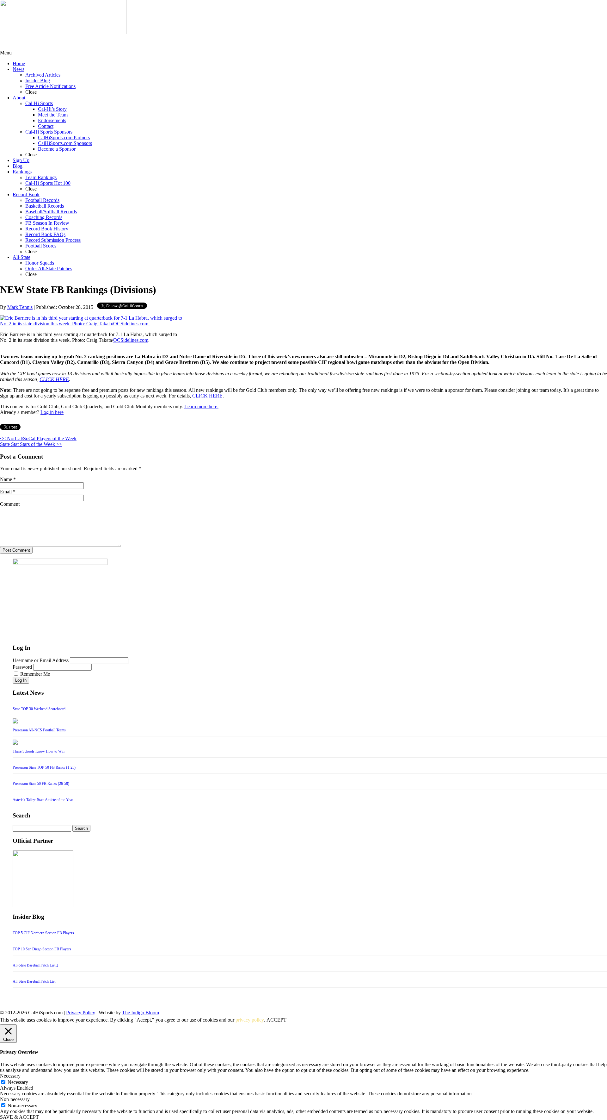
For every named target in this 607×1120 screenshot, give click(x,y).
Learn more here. (201, 406)
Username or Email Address (41, 660)
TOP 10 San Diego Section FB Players (42, 949)
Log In (21, 680)
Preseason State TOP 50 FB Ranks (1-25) (44, 767)
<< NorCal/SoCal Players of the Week (38, 438)
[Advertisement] (50, 42)
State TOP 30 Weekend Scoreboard (39, 709)
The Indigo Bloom (140, 1012)
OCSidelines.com (130, 340)
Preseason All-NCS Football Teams (39, 730)
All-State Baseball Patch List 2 (35, 965)
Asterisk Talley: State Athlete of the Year (43, 800)
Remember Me (35, 674)
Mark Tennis (20, 307)
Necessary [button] (10, 1076)
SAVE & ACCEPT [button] (19, 1117)
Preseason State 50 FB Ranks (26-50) (41, 783)
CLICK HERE (54, 379)
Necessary (18, 1082)
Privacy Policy (80, 1012)
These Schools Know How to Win (38, 751)
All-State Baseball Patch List (34, 981)
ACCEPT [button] (276, 1020)
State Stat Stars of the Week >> (31, 444)
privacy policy (250, 1020)
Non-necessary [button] (15, 1099)
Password (22, 667)
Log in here (52, 412)
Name (6, 479)
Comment (10, 504)
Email (6, 491)
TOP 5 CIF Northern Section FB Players (43, 933)
